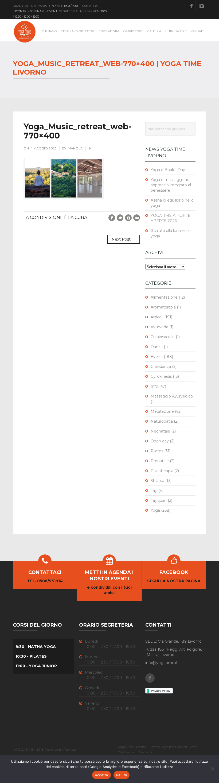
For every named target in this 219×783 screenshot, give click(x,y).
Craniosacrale (163, 336)
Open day (160, 441)
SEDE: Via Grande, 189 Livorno (173, 641)
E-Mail (136, 217)
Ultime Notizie (176, 31)
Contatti (197, 31)
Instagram (202, 6)
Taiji (154, 490)
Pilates (157, 451)
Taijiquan (159, 500)
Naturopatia (162, 421)
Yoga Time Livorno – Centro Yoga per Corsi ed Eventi (158, 747)
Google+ (128, 217)
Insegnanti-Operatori (78, 31)
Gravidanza (161, 366)
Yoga (155, 510)
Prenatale (160, 460)
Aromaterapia (163, 307)
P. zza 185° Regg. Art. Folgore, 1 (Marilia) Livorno (175, 652)
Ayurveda (159, 327)
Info (154, 386)
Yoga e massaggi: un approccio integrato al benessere (171, 185)
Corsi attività (109, 31)
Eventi (157, 356)
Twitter (120, 217)
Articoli (157, 317)
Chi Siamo (49, 31)
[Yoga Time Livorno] (25, 32)
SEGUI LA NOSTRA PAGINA (174, 580)
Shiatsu (157, 480)
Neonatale (160, 431)
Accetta (101, 775)
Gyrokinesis (161, 376)
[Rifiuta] (212, 769)
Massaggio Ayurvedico (172, 396)
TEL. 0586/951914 (45, 580)
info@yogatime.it (161, 662)
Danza (157, 346)
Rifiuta (121, 775)
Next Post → (123, 239)
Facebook (191, 6)
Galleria (154, 31)
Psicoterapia (162, 470)
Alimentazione (164, 297)
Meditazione (162, 411)
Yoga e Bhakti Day (168, 169)
